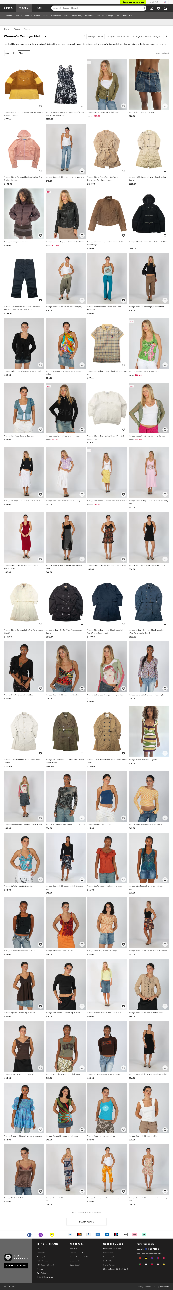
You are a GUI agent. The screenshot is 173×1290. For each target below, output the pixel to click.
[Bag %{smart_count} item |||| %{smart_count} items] (165, 8)
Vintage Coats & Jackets (118, 36)
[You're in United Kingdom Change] (165, 2)
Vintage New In (95, 36)
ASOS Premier (42, 1261)
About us (73, 1248)
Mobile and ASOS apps (112, 1248)
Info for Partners (109, 1265)
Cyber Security (75, 1265)
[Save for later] (40, 106)
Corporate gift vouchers (112, 1257)
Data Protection (43, 1273)
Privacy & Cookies (144, 1287)
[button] (140, 1258)
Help (38, 1248)
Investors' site (75, 1261)
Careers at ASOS (76, 1252)
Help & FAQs (154, 2)
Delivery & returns (44, 1257)
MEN (39, 8)
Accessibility (164, 1287)
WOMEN (23, 8)
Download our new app (133, 2)
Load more (86, 1221)
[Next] (166, 36)
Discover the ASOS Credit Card (115, 1269)
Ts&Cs (155, 1287)
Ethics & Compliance (45, 1277)
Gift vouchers (108, 1252)
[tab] (8, 15)
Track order (41, 1252)
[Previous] (84, 36)
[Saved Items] (158, 8)
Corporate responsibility (79, 1257)
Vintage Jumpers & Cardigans (147, 36)
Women (17, 29)
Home (6, 29)
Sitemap (40, 1269)
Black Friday (108, 1261)
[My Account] (151, 8)
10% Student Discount (45, 1265)
